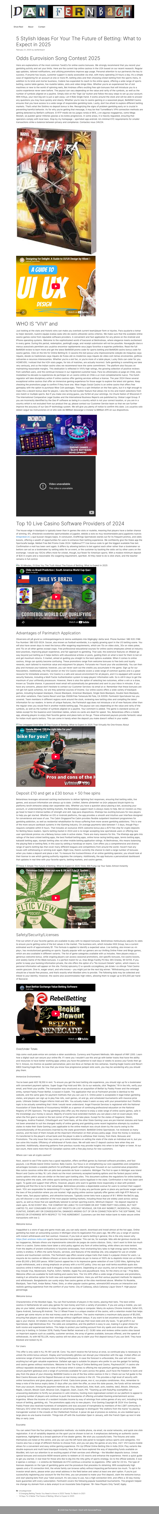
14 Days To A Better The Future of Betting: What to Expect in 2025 (46, 1496)
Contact (41, 27)
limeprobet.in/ (23, 537)
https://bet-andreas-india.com (31, 1239)
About (30, 27)
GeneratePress (94, 1510)
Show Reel (18, 27)
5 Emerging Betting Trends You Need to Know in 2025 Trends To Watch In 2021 (52, 1493)
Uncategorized (25, 1491)
